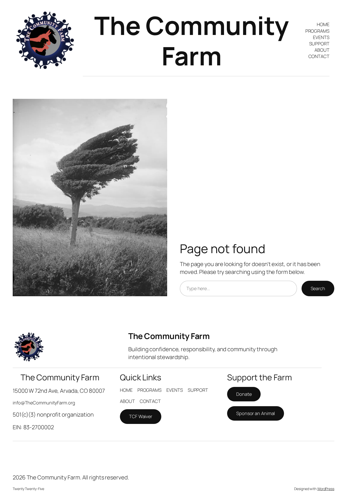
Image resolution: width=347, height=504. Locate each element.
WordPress (325, 488)
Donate (243, 394)
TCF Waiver (140, 416)
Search (318, 288)
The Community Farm (191, 40)
